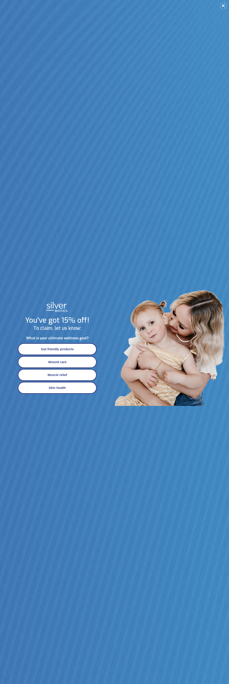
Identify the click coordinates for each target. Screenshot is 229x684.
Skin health (57, 388)
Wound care (57, 362)
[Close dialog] (223, 6)
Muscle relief (57, 375)
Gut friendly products (57, 349)
